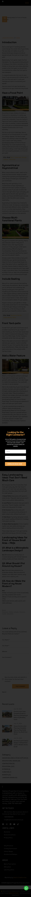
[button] (28, 428)
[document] (15, 448)
